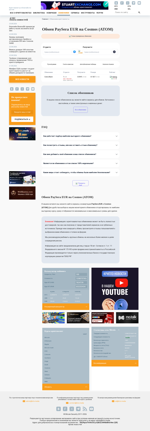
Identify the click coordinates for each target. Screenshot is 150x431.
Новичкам (51, 13)
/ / (114, 79)
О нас (12, 18)
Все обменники (80, 110)
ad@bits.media (120, 401)
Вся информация (100, 363)
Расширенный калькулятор (54, 307)
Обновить (48, 387)
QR (116, 422)
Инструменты (88, 13)
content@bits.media (76, 403)
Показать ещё (81, 184)
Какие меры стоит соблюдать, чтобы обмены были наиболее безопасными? (76, 172)
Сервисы (75, 13)
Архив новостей (75, 424)
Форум (99, 13)
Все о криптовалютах (20, 13)
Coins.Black (48, 77)
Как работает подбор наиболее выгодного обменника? (67, 136)
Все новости (22, 79)
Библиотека (39, 13)
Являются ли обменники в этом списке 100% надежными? (68, 163)
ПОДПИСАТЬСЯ (21, 119)
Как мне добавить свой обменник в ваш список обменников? (69, 154)
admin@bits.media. (103, 420)
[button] (75, 52)
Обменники (63, 13)
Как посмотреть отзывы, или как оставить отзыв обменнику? (70, 145)
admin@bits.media (32, 401)
